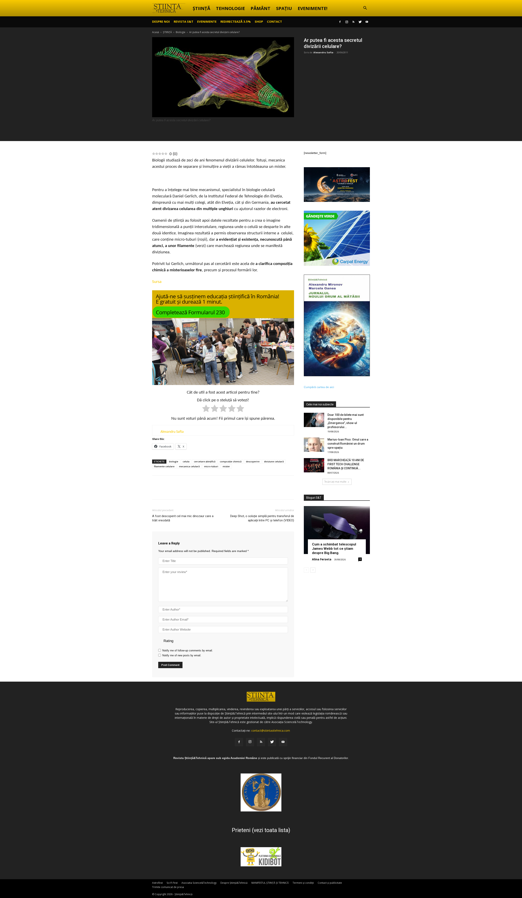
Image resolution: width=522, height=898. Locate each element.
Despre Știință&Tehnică (234, 883)
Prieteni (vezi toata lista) (261, 830)
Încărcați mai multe (335, 481)
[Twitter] (360, 21)
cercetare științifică (204, 461)
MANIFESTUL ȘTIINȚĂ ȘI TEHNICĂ (270, 883)
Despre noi (161, 21)
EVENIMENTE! (312, 8)
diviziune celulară (274, 461)
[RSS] (353, 21)
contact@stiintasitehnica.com (270, 730)
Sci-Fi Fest (172, 883)
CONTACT (274, 21)
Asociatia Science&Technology (199, 883)
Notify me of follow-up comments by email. (187, 650)
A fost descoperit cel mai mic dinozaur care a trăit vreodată (182, 518)
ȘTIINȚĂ (201, 8)
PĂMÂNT (260, 8)
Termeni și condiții (303, 883)
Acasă (155, 32)
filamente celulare (164, 466)
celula (186, 461)
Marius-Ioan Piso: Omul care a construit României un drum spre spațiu (347, 443)
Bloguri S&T (313, 497)
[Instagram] (347, 21)
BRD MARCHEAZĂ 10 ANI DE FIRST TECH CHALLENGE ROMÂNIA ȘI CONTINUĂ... (345, 464)
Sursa (156, 282)
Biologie (180, 32)
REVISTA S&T (183, 21)
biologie (173, 461)
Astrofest (157, 883)
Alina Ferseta (321, 559)
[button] (365, 8)
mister (226, 466)
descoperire (253, 461)
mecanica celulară (189, 466)
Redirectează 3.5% (235, 21)
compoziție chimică (230, 461)
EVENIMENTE (207, 21)
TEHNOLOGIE (230, 8)
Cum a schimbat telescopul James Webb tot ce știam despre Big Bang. (334, 548)
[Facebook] (340, 21)
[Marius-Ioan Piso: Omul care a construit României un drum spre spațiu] (314, 444)
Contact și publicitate (330, 883)
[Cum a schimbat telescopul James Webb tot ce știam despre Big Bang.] (337, 530)
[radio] (206, 409)
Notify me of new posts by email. (181, 655)
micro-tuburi (211, 466)
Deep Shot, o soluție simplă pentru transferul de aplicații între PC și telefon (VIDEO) (262, 518)
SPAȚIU (284, 8)
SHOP (259, 21)
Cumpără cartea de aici (319, 387)
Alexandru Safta (323, 52)
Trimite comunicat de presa (168, 887)
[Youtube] (367, 21)
